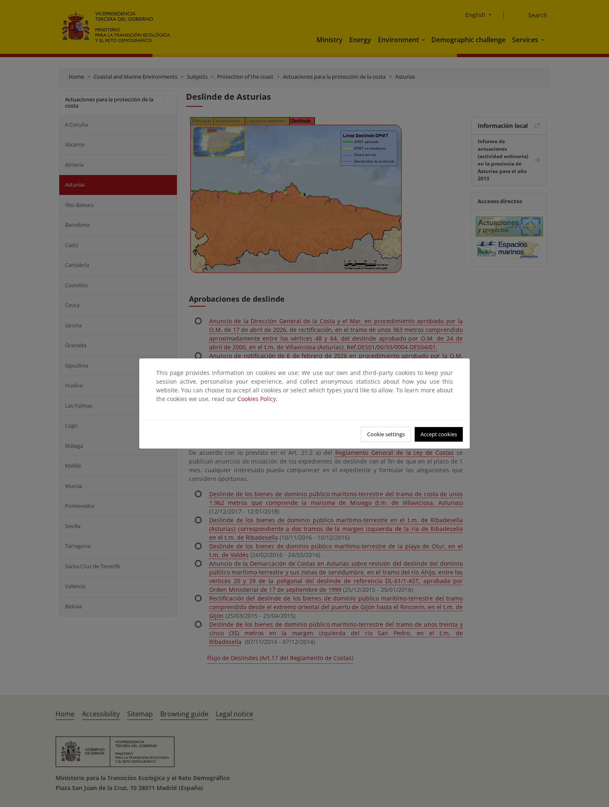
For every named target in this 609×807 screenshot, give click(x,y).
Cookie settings (386, 434)
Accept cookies (438, 434)
